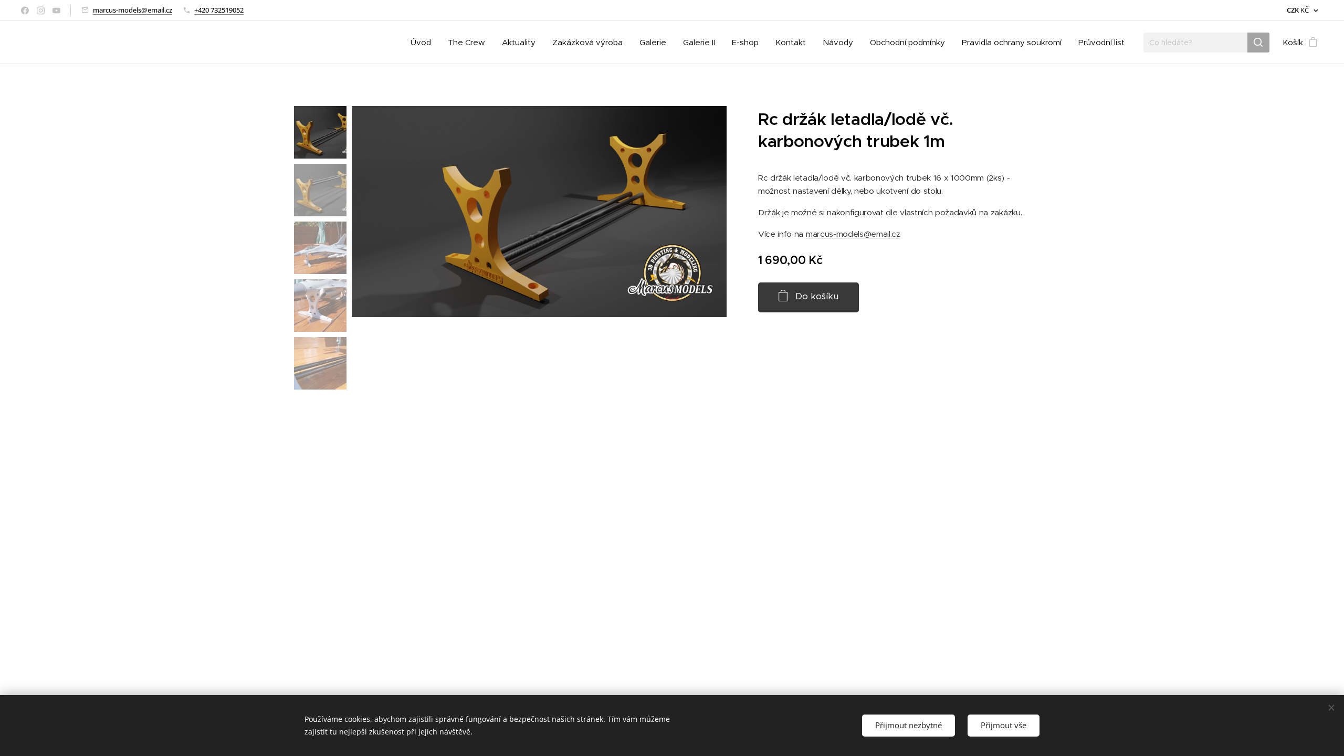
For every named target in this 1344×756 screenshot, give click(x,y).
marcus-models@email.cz (132, 10)
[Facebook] (25, 10)
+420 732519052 (219, 10)
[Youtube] (56, 10)
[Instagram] (40, 10)
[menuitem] (423, 42)
